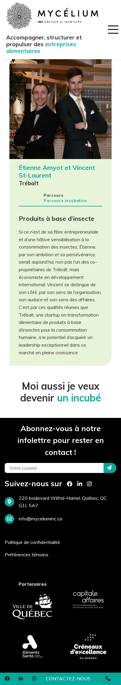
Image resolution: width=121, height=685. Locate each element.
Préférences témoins (26, 554)
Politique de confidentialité (32, 542)
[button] (110, 28)
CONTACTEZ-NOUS (68, 678)
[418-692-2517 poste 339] (108, 679)
